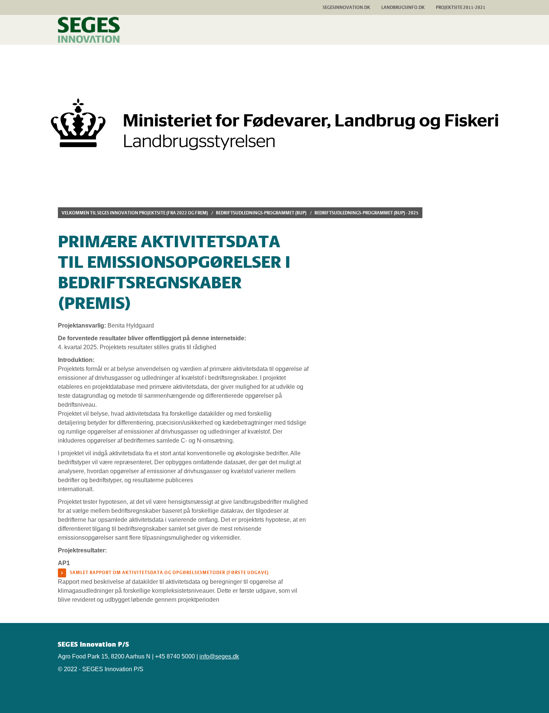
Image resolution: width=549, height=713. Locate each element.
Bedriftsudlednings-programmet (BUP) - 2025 (366, 213)
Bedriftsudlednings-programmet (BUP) (261, 213)
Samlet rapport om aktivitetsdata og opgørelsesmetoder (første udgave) (169, 572)
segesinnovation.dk (346, 7)
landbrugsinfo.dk (403, 7)
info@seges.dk (219, 656)
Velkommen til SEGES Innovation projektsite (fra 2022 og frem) (135, 213)
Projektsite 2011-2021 (461, 7)
